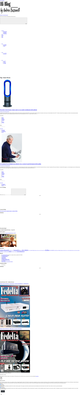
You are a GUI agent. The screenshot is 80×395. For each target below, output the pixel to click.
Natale (64, 250)
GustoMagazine (4, 131)
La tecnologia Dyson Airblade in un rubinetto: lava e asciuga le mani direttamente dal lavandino (20, 163)
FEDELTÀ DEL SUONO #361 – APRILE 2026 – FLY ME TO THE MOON (11, 328)
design (31, 250)
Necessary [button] (1, 383)
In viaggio (4, 62)
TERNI (10, 251)
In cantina (4, 63)
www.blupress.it (20, 251)
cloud (29, 250)
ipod (54, 250)
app (11, 250)
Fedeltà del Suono (4, 258)
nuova (67, 250)
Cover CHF (4, 53)
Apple (13, 250)
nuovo (69, 250)
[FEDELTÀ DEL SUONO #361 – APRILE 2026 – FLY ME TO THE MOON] (15, 372)
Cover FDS (4, 44)
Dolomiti (33, 250)
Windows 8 (14, 251)
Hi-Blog (3, 30)
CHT (2, 37)
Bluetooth (21, 250)
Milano (59, 250)
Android (10, 250)
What (2, 36)
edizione (35, 250)
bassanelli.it (16, 250)
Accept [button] (33, 376)
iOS (49, 250)
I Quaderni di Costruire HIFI (5, 259)
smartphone (1, 251)
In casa (3, 132)
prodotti (72, 250)
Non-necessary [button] (2, 386)
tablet (5, 251)
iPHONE (53, 250)
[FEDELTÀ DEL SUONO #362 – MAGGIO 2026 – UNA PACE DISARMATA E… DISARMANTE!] (15, 327)
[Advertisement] (40, 70)
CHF (2, 52)
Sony (3, 251)
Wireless (16, 251)
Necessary (2, 384)
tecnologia (7, 251)
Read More (37, 376)
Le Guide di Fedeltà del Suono (6, 260)
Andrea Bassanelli (6, 111)
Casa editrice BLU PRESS (5, 255)
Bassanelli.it (3, 184)
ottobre (71, 250)
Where (2, 35)
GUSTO (44, 250)
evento (37, 250)
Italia (56, 250)
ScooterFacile (5, 31)
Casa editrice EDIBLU (5, 256)
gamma (42, 250)
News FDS (4, 45)
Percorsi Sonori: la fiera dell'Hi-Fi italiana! (7, 261)
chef (28, 250)
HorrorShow (5, 32)
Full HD (41, 250)
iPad (50, 250)
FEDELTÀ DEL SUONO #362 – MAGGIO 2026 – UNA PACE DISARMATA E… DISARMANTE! (14, 283)
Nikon (66, 250)
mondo (61, 250)
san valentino (78, 250)
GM (2, 60)
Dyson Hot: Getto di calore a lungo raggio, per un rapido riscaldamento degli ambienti (18, 109)
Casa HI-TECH (4, 257)
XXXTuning (5, 33)
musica (63, 250)
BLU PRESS (25, 250)
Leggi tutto (1, 128)
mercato (57, 250)
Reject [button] (34, 376)
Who (2, 34)
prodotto (74, 250)
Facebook (39, 250)
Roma (76, 250)
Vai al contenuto (2, 0)
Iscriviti (3, 391)
